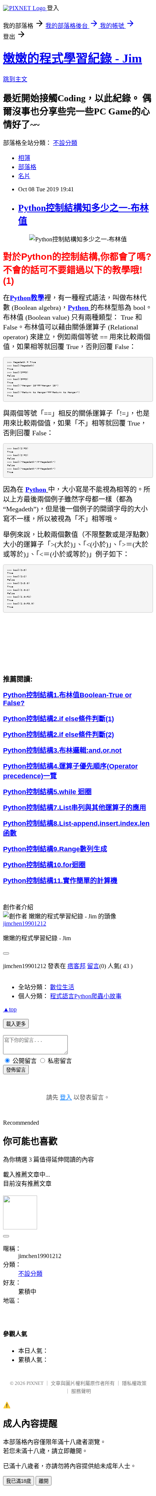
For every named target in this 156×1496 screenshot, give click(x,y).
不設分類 (65, 143)
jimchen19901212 (24, 923)
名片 (24, 176)
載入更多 (16, 1024)
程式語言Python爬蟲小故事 (86, 996)
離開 (43, 1481)
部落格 (27, 167)
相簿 (24, 158)
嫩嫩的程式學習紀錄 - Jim (72, 58)
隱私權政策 (134, 1383)
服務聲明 (81, 1391)
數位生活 (62, 987)
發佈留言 (16, 1070)
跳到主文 (15, 79)
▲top (10, 1009)
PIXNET (35, 1383)
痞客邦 (76, 966)
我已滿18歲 (18, 1481)
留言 (93, 966)
